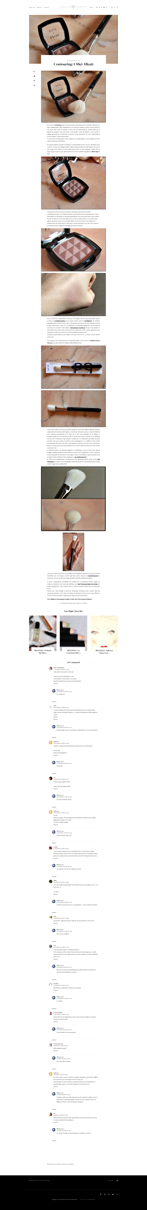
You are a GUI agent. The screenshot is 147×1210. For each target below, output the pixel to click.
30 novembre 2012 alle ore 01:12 (64, 691)
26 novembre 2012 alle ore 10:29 (61, 743)
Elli (54, 1113)
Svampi (55, 847)
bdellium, (65, 603)
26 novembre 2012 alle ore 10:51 (61, 779)
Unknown (56, 741)
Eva (55, 777)
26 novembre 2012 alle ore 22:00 (61, 985)
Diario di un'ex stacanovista (68, 1199)
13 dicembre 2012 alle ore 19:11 (61, 1074)
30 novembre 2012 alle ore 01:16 (64, 902)
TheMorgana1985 (58, 1044)
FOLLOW (111, 1180)
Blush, (74, 603)
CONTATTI (39, 7)
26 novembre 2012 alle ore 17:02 (61, 947)
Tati (55, 945)
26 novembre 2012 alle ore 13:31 (61, 848)
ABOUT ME (32, 7)
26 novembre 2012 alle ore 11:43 (61, 812)
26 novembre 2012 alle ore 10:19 (61, 707)
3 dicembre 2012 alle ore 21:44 (61, 1045)
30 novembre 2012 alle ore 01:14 (64, 797)
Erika (55, 916)
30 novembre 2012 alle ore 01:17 (64, 967)
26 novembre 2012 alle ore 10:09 (61, 669)
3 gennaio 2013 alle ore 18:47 (63, 1058)
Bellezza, (70, 603)
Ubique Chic (57, 786)
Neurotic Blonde (58, 1012)
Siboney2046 (60, 690)
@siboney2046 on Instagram (39, 1180)
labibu (55, 880)
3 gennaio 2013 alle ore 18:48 (63, 1094)
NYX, (82, 603)
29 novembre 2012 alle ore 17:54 (61, 1014)
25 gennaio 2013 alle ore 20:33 (61, 1115)
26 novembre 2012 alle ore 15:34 (61, 918)
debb (55, 705)
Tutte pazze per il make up (77, 328)
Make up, (78, 603)
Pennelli (85, 603)
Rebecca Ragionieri (59, 667)
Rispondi (56, 683)
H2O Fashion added (65, 786)
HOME (91, 7)
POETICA (46, 7)
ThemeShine (91, 1199)
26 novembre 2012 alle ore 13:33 (61, 882)
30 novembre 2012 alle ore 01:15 (64, 866)
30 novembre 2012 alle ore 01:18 (64, 998)
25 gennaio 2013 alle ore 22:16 (64, 1130)
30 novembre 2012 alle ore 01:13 (64, 763)
